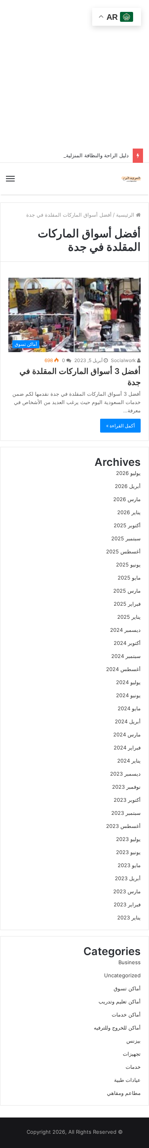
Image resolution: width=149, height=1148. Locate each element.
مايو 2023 (129, 865)
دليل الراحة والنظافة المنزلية (97, 155)
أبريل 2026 (128, 486)
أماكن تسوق (127, 988)
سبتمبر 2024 (126, 656)
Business (129, 962)
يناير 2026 (129, 512)
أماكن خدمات (126, 1014)
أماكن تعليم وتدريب (120, 1001)
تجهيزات (132, 1054)
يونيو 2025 (128, 564)
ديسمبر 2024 (125, 630)
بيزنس (133, 1040)
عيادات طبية (127, 1080)
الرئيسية (126, 215)
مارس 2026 (127, 499)
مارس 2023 (127, 891)
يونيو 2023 (128, 852)
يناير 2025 (129, 617)
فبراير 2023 (127, 904)
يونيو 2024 (128, 695)
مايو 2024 (129, 708)
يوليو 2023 (128, 839)
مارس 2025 (127, 590)
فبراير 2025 (127, 604)
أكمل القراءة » (120, 426)
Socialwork (124, 360)
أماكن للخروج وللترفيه (117, 1027)
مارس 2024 (127, 734)
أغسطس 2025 (123, 551)
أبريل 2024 (128, 721)
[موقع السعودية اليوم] (131, 179)
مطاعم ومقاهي (124, 1093)
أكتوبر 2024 (127, 643)
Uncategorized (122, 975)
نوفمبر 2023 (126, 787)
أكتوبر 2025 (127, 525)
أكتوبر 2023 (127, 800)
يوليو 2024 (128, 682)
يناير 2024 (129, 760)
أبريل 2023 (128, 878)
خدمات (133, 1067)
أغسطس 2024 (123, 669)
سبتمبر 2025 (126, 538)
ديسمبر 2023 (125, 773)
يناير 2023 (129, 917)
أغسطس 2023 (123, 826)
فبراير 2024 (127, 747)
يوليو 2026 (128, 473)
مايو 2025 (129, 577)
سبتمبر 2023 (126, 813)
